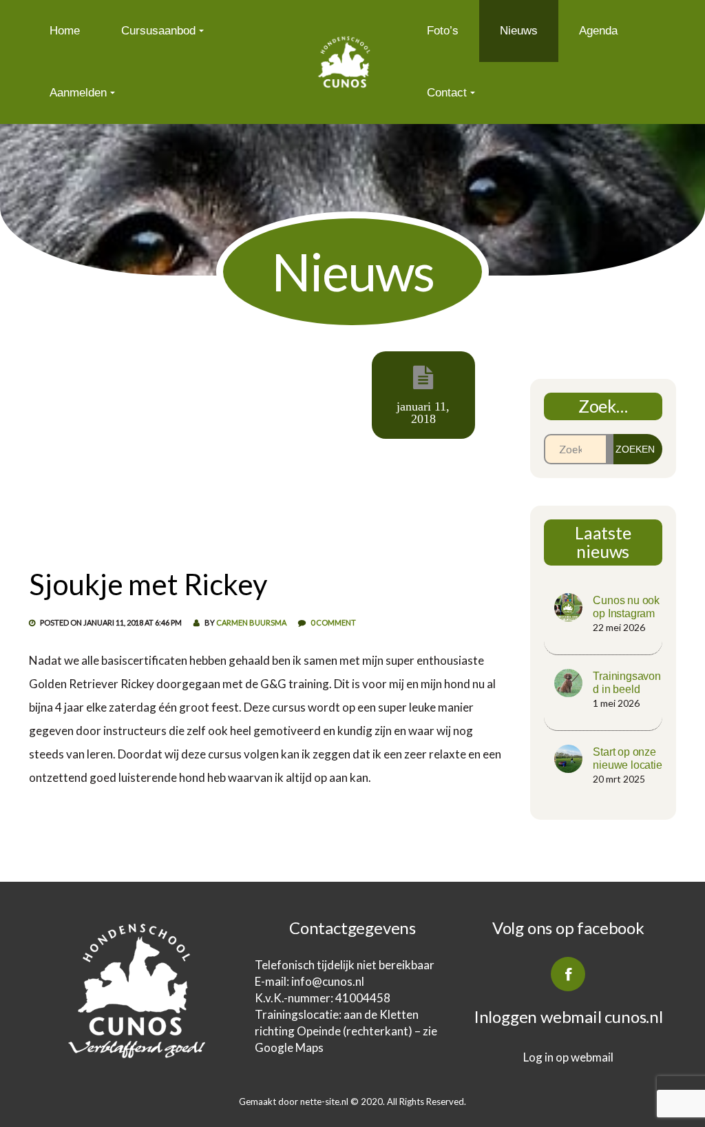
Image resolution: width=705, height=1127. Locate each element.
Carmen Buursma (251, 622)
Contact (447, 92)
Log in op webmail (568, 1057)
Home (65, 30)
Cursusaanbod (158, 30)
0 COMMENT (333, 622)
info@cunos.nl (328, 981)
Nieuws (519, 30)
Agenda (598, 30)
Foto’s (443, 30)
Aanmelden (78, 92)
